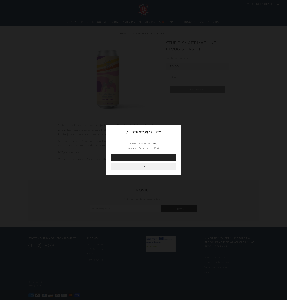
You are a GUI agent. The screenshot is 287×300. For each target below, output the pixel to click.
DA (143, 157)
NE (143, 166)
